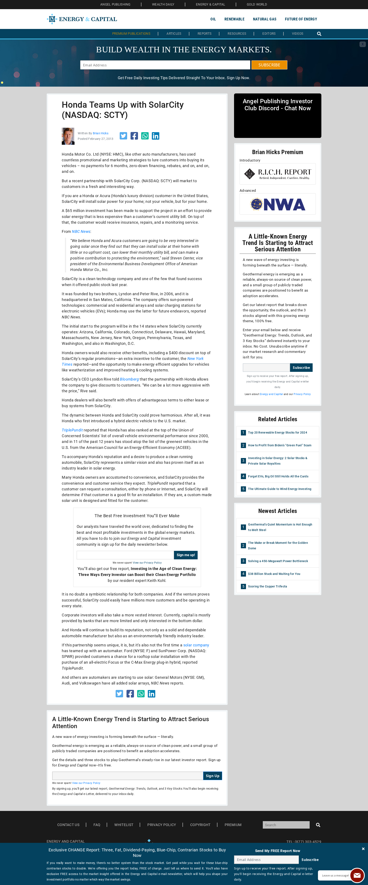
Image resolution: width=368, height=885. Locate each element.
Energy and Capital (271, 394)
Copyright (200, 825)
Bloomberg (129, 379)
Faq (96, 825)
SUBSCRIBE (269, 65)
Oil (213, 19)
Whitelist (123, 825)
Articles (174, 34)
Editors (269, 34)
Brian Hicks (100, 133)
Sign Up (212, 775)
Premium (233, 825)
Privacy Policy (302, 394)
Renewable (234, 19)
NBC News (81, 231)
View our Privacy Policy (147, 562)
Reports (204, 34)
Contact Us (68, 825)
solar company (196, 645)
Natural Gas (264, 19)
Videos (297, 34)
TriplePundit (72, 430)
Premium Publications (131, 34)
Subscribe (301, 367)
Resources (237, 34)
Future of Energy (301, 19)
